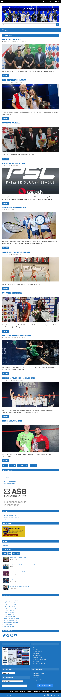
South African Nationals (10, 515)
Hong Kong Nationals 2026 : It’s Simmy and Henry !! (23, 579)
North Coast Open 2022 (11, 39)
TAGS (13, 553)
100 (22, 465)
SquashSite (36, 649)
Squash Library (37, 655)
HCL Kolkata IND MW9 (10, 603)
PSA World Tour (37, 661)
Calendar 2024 (36, 691)
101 (26, 465)
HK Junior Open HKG (9, 607)
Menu (6, 30)
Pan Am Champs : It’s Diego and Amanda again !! (22, 564)
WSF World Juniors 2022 (12, 293)
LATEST (4, 553)
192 (32, 465)
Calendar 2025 (45, 691)
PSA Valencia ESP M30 (10, 599)
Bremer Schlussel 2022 (12, 421)
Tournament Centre (25, 691)
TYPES (18, 553)
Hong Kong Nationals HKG (11, 601)
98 (14, 465)
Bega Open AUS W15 (9, 616)
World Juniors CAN (9, 612)
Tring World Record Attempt (14, 207)
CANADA (17, 125)
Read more (5, 75)
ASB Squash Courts (38, 647)
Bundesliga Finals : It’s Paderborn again (18, 378)
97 (11, 465)
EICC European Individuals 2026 (18, 557)
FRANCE (17, 295)
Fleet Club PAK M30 (9, 610)
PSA (25, 41)
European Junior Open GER (11, 622)
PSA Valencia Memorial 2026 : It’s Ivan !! (20, 586)
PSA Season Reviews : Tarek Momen (16, 335)
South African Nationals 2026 (17, 572)
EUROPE (17, 82)
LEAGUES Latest (8, 478)
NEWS (22, 41)
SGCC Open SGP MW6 (9, 614)
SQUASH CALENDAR (9, 484)
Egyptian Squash (37, 657)
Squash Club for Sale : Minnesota (16, 252)
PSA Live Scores (8, 476)
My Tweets (5, 545)
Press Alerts (36, 677)
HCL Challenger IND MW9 (10, 620)
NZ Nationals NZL (8, 624)
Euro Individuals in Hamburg (14, 80)
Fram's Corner (36, 675)
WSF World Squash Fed (39, 663)
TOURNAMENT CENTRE (10, 482)
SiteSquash (36, 653)
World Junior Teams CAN (10, 608)
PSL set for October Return (13, 163)
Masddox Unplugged (38, 673)
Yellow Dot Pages (37, 679)
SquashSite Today (37, 651)
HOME (11, 691)
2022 (13, 41)
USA (20, 254)
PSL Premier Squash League (40, 659)
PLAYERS (21, 337)
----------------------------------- (10, 480)
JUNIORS (22, 295)
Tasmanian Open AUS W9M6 (11, 618)
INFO (9, 553)
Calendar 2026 (55, 691)
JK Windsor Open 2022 (11, 122)
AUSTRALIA (18, 41)
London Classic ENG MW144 (11, 517)
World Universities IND (10, 605)
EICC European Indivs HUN (11, 474)
